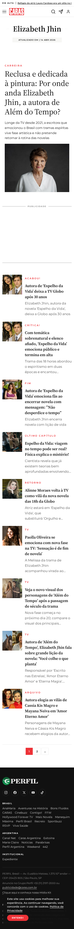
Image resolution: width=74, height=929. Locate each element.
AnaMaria (8, 808)
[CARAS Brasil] (16, 11)
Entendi (18, 917)
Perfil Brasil (24, 821)
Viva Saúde (20, 825)
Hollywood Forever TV (17, 817)
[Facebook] (15, 792)
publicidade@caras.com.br (19, 887)
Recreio (40, 821)
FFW (48, 812)
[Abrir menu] (4, 11)
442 (45, 847)
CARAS (7, 812)
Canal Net (9, 838)
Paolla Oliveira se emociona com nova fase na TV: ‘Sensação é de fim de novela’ (46, 545)
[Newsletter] (60, 11)
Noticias (27, 842)
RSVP (6, 825)
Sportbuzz (55, 821)
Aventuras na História (33, 808)
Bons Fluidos (59, 808)
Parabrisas (43, 842)
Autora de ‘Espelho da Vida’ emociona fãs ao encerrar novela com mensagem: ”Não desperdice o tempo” (44, 401)
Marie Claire (10, 842)
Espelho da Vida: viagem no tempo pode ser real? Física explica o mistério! (47, 449)
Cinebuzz (21, 812)
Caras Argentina (30, 838)
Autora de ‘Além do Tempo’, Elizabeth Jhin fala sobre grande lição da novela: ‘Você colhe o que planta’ (48, 653)
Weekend (33, 847)
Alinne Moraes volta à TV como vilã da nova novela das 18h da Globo (47, 495)
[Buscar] (53, 11)
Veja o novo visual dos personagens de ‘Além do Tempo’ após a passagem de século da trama (46, 598)
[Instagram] (5, 792)
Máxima (7, 821)
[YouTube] (33, 792)
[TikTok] (42, 792)
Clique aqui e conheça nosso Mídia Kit (26, 892)
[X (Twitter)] (24, 792)
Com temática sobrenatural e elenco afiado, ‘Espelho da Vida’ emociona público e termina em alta (46, 344)
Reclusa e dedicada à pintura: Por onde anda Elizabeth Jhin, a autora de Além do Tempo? (37, 92)
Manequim (62, 817)
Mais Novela (44, 817)
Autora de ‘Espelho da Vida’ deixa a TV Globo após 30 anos (44, 291)
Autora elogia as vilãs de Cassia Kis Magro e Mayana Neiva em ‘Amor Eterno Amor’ (46, 708)
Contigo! (36, 812)
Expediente (10, 859)
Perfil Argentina (13, 847)
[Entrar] (68, 11)
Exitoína (48, 838)
